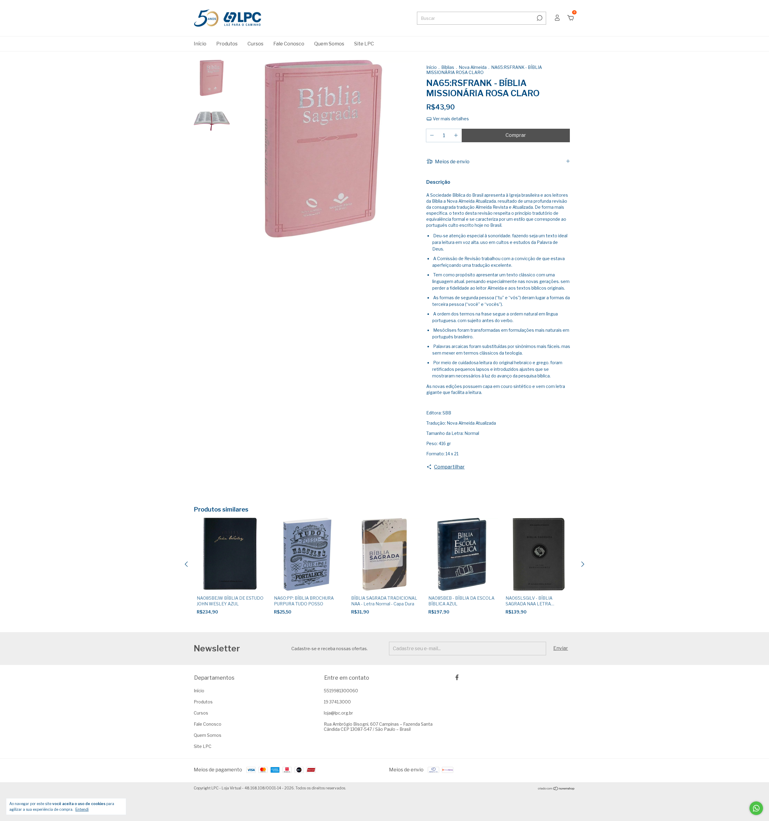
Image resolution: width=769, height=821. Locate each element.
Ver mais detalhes (450, 118)
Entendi (82, 809)
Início (200, 44)
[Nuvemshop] (556, 789)
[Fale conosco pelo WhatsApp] (756, 808)
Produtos (227, 44)
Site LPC (364, 44)
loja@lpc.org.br (338, 712)
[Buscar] (539, 18)
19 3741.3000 (337, 701)
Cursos (255, 44)
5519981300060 (341, 690)
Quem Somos (329, 44)
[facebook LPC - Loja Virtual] (457, 677)
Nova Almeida (473, 67)
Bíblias (448, 67)
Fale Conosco (288, 44)
